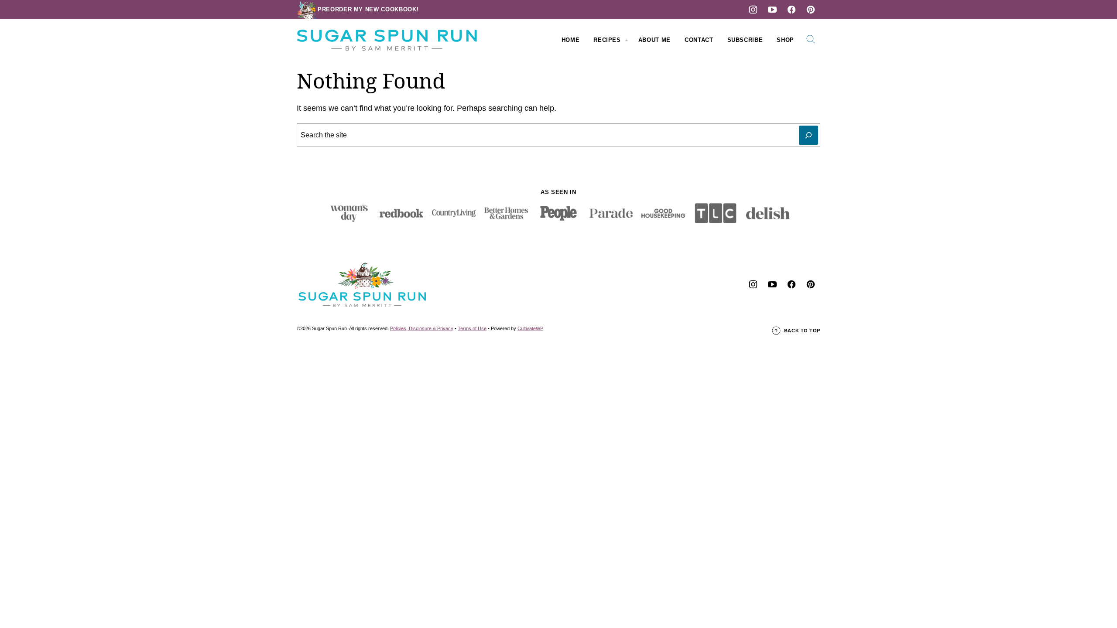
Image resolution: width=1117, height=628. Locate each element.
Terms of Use (472, 328)
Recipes (607, 40)
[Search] (810, 39)
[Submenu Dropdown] (626, 40)
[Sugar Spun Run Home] (387, 40)
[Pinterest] (810, 9)
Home (571, 40)
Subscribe (745, 40)
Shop (785, 40)
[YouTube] (772, 9)
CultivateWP (530, 328)
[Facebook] (791, 9)
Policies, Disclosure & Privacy (421, 328)
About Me (654, 40)
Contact (699, 40)
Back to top (802, 330)
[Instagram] (753, 9)
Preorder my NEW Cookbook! (368, 9)
